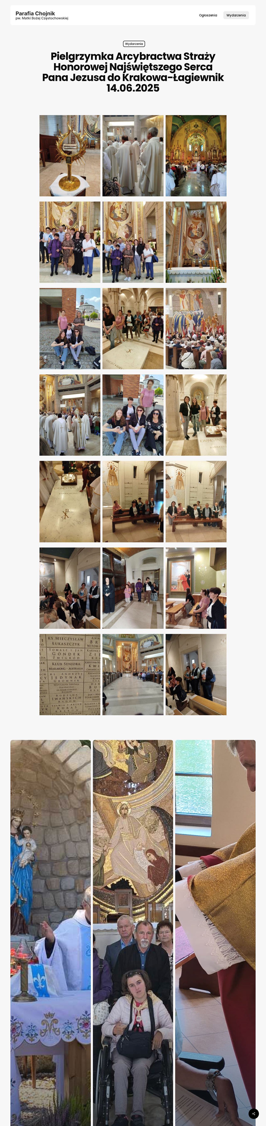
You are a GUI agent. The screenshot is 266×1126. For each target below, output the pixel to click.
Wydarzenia (134, 44)
